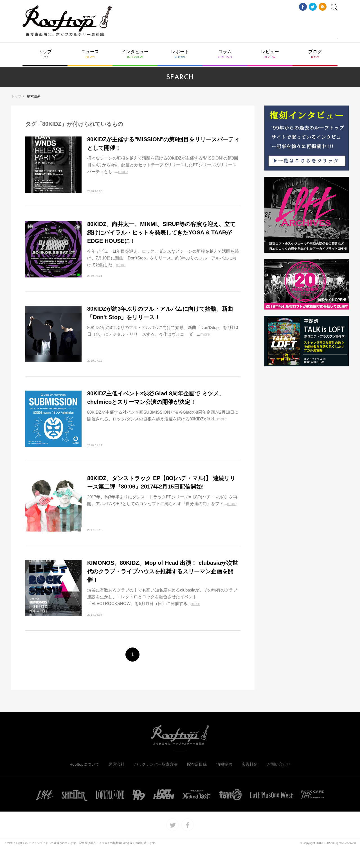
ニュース (90, 54)
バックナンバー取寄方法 (155, 764)
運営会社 (117, 764)
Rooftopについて (84, 764)
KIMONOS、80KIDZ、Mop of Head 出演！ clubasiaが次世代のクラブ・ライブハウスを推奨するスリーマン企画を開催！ (162, 571)
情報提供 (224, 764)
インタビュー (135, 54)
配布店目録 (197, 764)
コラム (225, 54)
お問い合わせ (279, 764)
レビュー (270, 54)
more (123, 171)
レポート (180, 54)
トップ (45, 54)
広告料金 (249, 764)
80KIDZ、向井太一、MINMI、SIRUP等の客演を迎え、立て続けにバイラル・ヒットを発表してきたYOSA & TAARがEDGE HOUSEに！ (161, 232)
